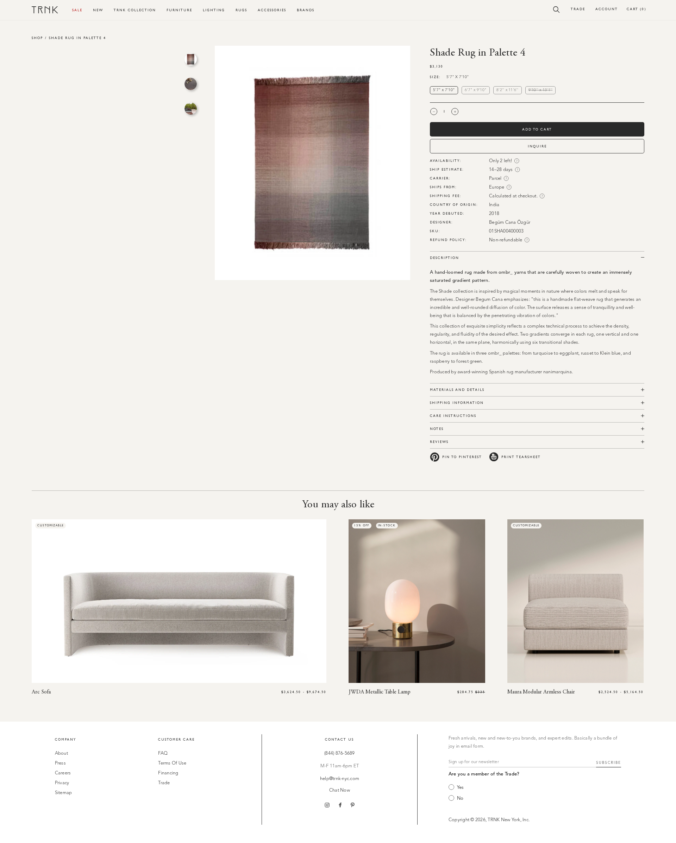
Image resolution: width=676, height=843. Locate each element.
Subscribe (608, 763)
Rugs (241, 10)
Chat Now (339, 790)
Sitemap (63, 793)
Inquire (537, 146)
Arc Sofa (41, 692)
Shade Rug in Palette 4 (77, 38)
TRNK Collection (135, 10)
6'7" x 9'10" (476, 90)
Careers (63, 773)
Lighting (214, 10)
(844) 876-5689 (339, 753)
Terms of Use (172, 763)
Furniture (179, 10)
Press (60, 763)
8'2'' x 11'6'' (507, 90)
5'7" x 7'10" (444, 90)
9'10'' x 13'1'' (542, 90)
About (61, 753)
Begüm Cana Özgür (509, 222)
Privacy (62, 783)
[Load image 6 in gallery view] (190, 108)
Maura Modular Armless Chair (541, 692)
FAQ (163, 753)
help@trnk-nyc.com (339, 779)
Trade (578, 9)
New (98, 10)
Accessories (272, 10)
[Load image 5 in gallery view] (190, 84)
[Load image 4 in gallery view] (190, 59)
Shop (37, 38)
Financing (168, 773)
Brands (305, 10)
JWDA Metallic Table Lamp (380, 692)
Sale (77, 10)
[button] (556, 9)
